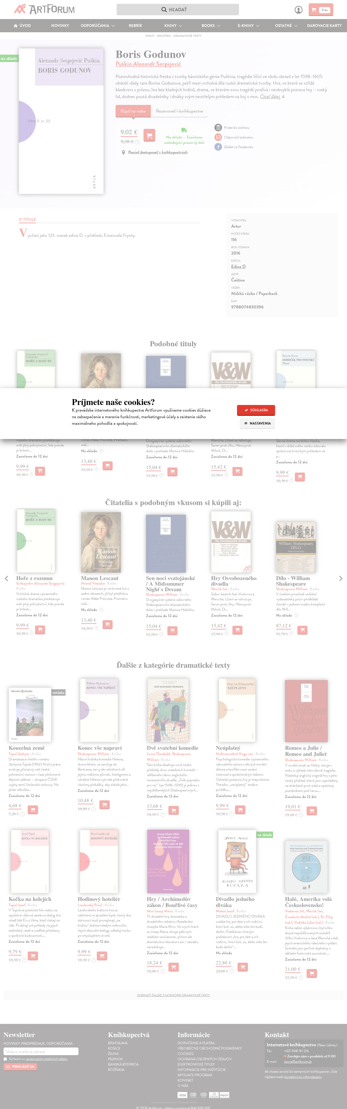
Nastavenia (260, 423)
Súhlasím (258, 410)
